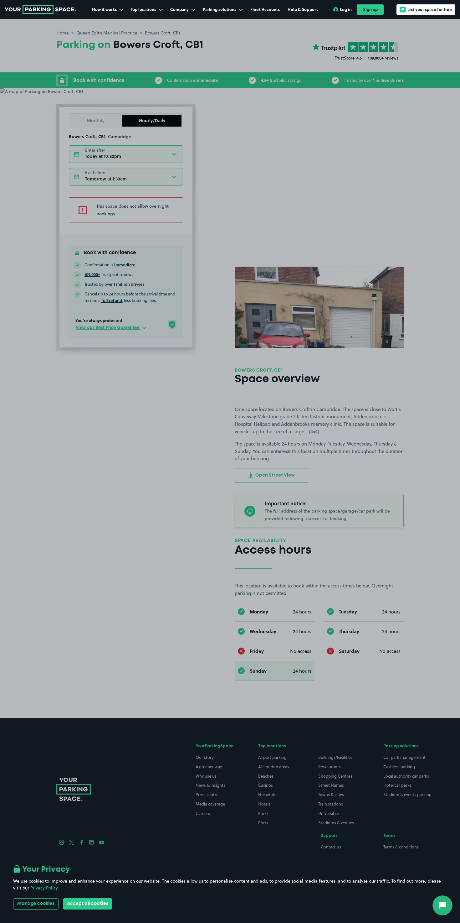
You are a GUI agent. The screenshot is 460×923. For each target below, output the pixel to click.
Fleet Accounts (265, 9)
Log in (346, 9)
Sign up (370, 9)
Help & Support (303, 9)
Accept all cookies (87, 903)
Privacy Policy (44, 888)
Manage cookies (35, 903)
